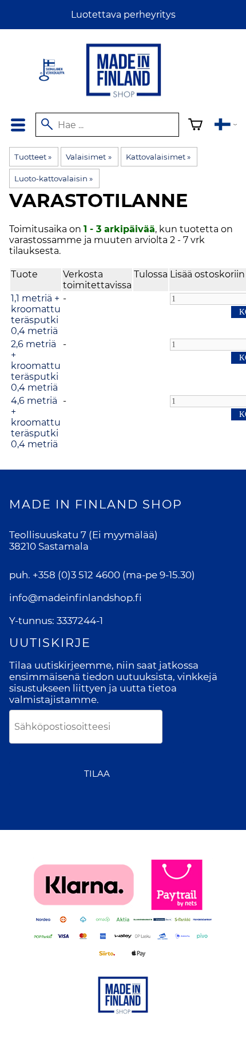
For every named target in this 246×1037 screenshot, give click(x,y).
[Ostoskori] (195, 126)
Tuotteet (32, 156)
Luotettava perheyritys (123, 14)
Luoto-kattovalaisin (53, 178)
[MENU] (17, 125)
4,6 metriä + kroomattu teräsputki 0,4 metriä (36, 422)
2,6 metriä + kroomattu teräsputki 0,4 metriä (36, 366)
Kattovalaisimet (158, 156)
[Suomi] (226, 126)
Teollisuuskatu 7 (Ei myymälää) (83, 535)
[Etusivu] (123, 98)
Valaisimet (88, 156)
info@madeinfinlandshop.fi (75, 597)
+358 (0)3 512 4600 (76, 575)
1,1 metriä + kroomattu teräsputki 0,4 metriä (36, 314)
